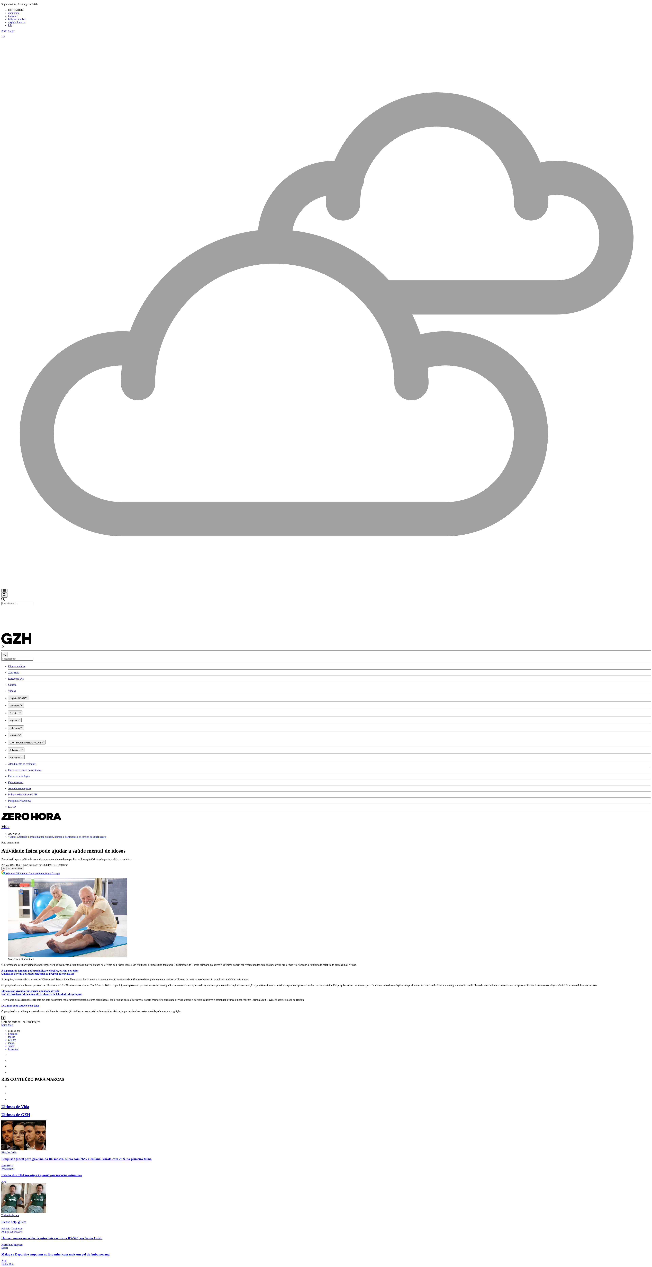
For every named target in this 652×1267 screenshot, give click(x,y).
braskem (12, 16)
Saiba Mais (7, 1024)
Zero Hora (13, 672)
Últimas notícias (16, 666)
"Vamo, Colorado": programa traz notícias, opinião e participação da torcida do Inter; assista (57, 836)
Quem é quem (15, 782)
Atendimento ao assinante (22, 763)
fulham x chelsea (17, 19)
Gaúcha (12, 684)
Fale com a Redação (19, 776)
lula (10, 25)
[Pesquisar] (4, 654)
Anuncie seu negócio (19, 788)
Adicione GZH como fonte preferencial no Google (32, 873)
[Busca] (4, 595)
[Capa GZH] (326, 611)
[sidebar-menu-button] (4, 591)
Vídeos (12, 690)
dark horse (13, 13)
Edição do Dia (16, 678)
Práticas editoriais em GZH (22, 794)
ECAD (12, 806)
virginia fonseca (16, 22)
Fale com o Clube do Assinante (25, 770)
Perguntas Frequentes (19, 800)
